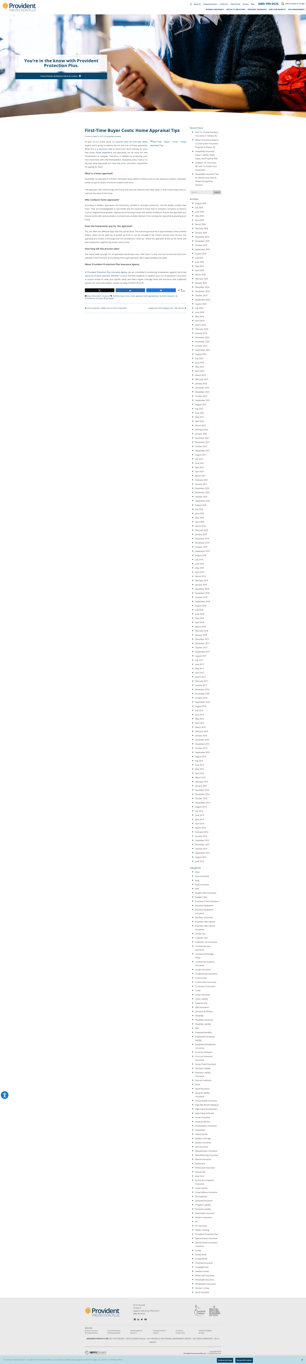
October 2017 (201, 647)
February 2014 (201, 832)
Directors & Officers (204, 1011)
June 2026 (199, 211)
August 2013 (200, 857)
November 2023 (202, 341)
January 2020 (201, 534)
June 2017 (199, 664)
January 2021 (201, 484)
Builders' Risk (201, 897)
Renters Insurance (203, 1217)
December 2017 (202, 639)
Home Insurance (202, 1117)
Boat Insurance (202, 884)
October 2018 (201, 597)
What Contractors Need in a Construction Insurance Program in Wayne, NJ (207, 143)
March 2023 (200, 375)
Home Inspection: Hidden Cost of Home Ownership (106, 308)
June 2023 (199, 362)
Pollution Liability (203, 1205)
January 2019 (201, 584)
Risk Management (136, 1331)
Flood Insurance (202, 1088)
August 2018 (200, 605)
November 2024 (202, 291)
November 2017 (202, 643)
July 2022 (199, 408)
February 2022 (201, 429)
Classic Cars (200, 933)
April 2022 (199, 421)
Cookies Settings (225, 1360)
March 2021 (200, 475)
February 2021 (201, 480)
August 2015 (200, 756)
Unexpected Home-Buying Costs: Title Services (166, 308)
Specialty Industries (91, 1333)
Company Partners (159, 1331)
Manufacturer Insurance (206, 1151)
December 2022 (202, 387)
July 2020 (199, 509)
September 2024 (202, 299)
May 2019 (199, 568)
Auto (197, 872)
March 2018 (200, 626)
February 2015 (201, 781)
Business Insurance (204, 917)
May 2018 (199, 618)
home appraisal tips (151, 296)
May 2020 (199, 517)
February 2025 (201, 278)
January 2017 (201, 685)
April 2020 (199, 522)
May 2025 (199, 266)
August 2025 (200, 253)
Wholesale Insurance (204, 1279)
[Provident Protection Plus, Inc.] (19, 6)
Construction (201, 978)
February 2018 (201, 630)
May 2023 (199, 366)
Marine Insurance (203, 1159)
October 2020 (201, 496)
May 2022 (199, 417)
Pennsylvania (201, 1196)
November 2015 (202, 744)
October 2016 (201, 698)
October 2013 (201, 848)
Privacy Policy (180, 1333)
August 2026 (200, 203)
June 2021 (199, 463)
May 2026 (199, 216)
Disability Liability (203, 1024)
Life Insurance (201, 1146)
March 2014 (200, 827)
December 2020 (202, 488)
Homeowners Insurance (100, 296)
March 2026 (200, 224)
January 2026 (201, 232)
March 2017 (200, 677)
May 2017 (199, 668)
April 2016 (199, 723)
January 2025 (201, 283)
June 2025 (199, 262)
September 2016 (202, 702)
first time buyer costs (121, 296)
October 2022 (201, 396)
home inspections (104, 152)
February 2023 (201, 379)
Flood (197, 1084)
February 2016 (201, 731)
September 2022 (202, 400)
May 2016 (199, 719)
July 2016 (199, 710)
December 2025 (202, 237)
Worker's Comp (202, 1288)
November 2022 (202, 392)
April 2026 (199, 220)
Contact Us (179, 1331)
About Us (133, 1333)
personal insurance (204, 1200)
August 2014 (200, 807)
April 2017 (199, 672)
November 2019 (202, 542)
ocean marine (201, 1188)
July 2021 (199, 459)
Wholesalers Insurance (205, 1284)
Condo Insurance (202, 969)
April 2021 (199, 471)
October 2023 (201, 346)
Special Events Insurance (206, 1238)
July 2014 (199, 811)
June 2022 (199, 413)
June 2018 (199, 614)
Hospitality (200, 1130)
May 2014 (199, 819)
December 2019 (202, 538)
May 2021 (199, 467)
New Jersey (200, 1172)
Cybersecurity (201, 1003)
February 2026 (201, 228)
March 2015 (200, 777)
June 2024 (199, 312)
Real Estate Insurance (205, 1213)
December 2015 (202, 739)
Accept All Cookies (244, 1360)
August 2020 (200, 505)
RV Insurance (201, 1225)
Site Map (201, 1333)
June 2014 (199, 815)
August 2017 (200, 656)
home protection (202, 1121)
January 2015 (201, 786)
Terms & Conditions (205, 1331)
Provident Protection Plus (206, 1234)
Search (217, 192)
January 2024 (201, 333)
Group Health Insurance (206, 1100)
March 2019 (200, 576)
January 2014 (201, 836)
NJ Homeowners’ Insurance (118, 159)
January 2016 (201, 735)
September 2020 (202, 501)
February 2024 (201, 329)
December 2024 (202, 287)
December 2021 (202, 438)
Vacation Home (202, 1271)
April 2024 (199, 320)
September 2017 (202, 651)
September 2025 (202, 249)
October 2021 (201, 446)
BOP (197, 888)
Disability (199, 1015)
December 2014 (202, 790)
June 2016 (199, 714)
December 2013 (202, 840)
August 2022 (200, 404)
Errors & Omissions (204, 1052)
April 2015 (199, 773)
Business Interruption (205, 921)
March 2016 (200, 727)
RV (196, 1221)
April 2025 (199, 270)
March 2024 (200, 325)
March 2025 (200, 274)
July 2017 (199, 660)
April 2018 (199, 622)
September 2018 (202, 601)
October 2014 (201, 798)
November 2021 (202, 442)
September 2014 (202, 802)
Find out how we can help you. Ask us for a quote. (59, 76)
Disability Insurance (204, 1020)
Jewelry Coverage (203, 1138)
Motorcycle (200, 1163)
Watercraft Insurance (204, 1275)
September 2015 (202, 752)
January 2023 (201, 383)
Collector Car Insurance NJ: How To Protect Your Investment (206, 166)
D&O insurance (202, 1007)
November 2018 (202, 593)
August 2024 (200, 304)
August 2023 (200, 354)
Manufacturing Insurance (206, 1155)
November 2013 (202, 844)
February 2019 (201, 580)
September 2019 (202, 551)
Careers (155, 1333)
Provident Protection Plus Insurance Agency (107, 272)
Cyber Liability (201, 999)
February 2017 (201, 681)
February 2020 (201, 530)
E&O (197, 1028)
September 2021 (202, 450)
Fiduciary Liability (202, 1068)
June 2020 (199, 513)
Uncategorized (201, 1267)
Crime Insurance (202, 994)
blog (88, 296)
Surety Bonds (201, 1258)
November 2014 (202, 794)
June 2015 (199, 765)
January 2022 (201, 434)
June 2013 (199, 861)
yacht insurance (202, 1292)
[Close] (302, 1359)
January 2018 (201, 635)
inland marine (201, 1134)
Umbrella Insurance (204, 1263)
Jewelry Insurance (203, 1142)
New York (199, 1176)
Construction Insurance (205, 982)
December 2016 (202, 689)
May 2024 (199, 316)
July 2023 (199, 358)
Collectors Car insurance (206, 942)
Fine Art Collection (203, 1080)
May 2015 (199, 769)
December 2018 (202, 589)
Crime (197, 990)
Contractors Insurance (205, 986)
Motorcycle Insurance (205, 1167)
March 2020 (200, 526)
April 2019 (199, 572)
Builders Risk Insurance (205, 893)
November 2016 (202, 693)
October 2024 (201, 295)
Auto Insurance (202, 876)
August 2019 (200, 555)
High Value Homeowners (206, 1109)
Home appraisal (136, 296)
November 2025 (202, 241)
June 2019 (199, 563)
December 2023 (202, 337)
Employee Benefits (203, 1032)
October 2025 (201, 245)
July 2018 (199, 610)
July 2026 (199, 207)
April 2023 (199, 371)
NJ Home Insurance (167, 296)
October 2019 (201, 547)
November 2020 (202, 492)
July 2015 (199, 760)
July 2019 (199, 559)
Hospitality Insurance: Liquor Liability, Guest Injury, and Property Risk (206, 155)
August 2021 (200, 454)
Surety (198, 1250)
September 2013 (202, 853)
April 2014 (199, 823)
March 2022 (200, 425)
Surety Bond (200, 1254)
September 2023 (202, 350)
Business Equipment (204, 905)
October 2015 (201, 748)
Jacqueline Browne (114, 136)
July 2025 (199, 257)
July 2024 (199, 308)
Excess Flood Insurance (205, 1064)
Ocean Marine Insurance (206, 1192)
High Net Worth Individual (207, 1105)
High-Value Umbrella (204, 1113)
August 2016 (200, 706)
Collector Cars (201, 938)
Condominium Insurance (206, 973)
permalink (110, 298)
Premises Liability (203, 1209)
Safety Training (202, 1230)
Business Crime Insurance (207, 901)
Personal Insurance (114, 1331)
